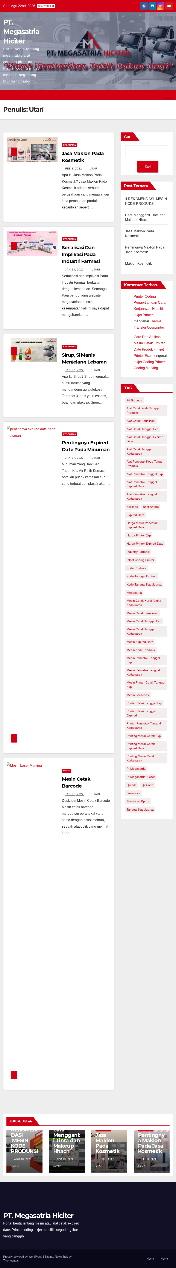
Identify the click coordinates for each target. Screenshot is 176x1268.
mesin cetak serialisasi (142, 613)
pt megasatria (136, 768)
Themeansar (10, 1260)
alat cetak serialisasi (141, 421)
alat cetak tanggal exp (142, 429)
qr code (147, 785)
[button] (159, 95)
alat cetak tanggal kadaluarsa (139, 451)
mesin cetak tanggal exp (144, 621)
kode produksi (136, 568)
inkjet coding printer (140, 560)
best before (151, 506)
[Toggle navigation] (168, 95)
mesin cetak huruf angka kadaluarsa (144, 603)
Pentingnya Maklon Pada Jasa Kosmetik (151, 1143)
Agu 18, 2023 (23, 1159)
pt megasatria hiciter (141, 777)
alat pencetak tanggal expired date (142, 484)
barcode (132, 506)
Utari (93, 168)
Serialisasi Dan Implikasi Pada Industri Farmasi (80, 254)
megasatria (134, 592)
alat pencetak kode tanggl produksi (145, 464)
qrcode (132, 785)
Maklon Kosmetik (138, 263)
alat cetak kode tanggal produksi (143, 410)
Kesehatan (69, 145)
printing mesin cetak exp (144, 736)
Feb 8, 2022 (73, 168)
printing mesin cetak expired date (141, 746)
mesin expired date (140, 641)
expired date (135, 515)
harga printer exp (139, 535)
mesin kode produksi (141, 650)
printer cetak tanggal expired (141, 713)
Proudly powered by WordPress (23, 1256)
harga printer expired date (145, 543)
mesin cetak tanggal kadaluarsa (141, 631)
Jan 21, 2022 (74, 794)
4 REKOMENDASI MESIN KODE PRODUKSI (24, 1137)
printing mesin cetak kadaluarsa (141, 758)
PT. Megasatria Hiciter (21, 31)
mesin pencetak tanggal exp (143, 660)
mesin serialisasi (138, 695)
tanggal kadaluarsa (140, 809)
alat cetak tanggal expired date (145, 439)
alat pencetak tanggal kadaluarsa (142, 496)
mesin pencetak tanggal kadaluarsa (143, 672)
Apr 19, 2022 (65, 1159)
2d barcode (134, 400)
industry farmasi (138, 551)
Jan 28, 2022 (74, 269)
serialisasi (133, 793)
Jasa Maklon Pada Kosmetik (107, 1143)
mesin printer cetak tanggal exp (146, 684)
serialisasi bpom (138, 801)
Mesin (66, 770)
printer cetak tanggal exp (144, 703)
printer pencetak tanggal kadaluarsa (144, 725)
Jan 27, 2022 (74, 370)
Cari (128, 137)
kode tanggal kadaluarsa (144, 584)
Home (150, 1258)
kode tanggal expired (141, 576)
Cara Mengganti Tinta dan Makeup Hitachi (66, 1140)
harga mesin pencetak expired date (142, 525)
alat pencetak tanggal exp (145, 474)
